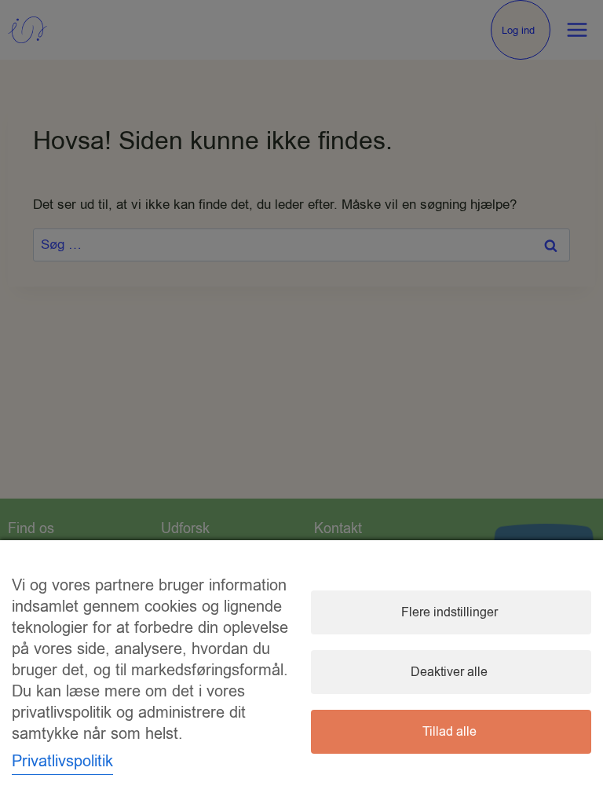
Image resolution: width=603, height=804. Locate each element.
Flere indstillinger (449, 612)
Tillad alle (449, 731)
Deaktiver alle (449, 672)
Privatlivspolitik (62, 761)
